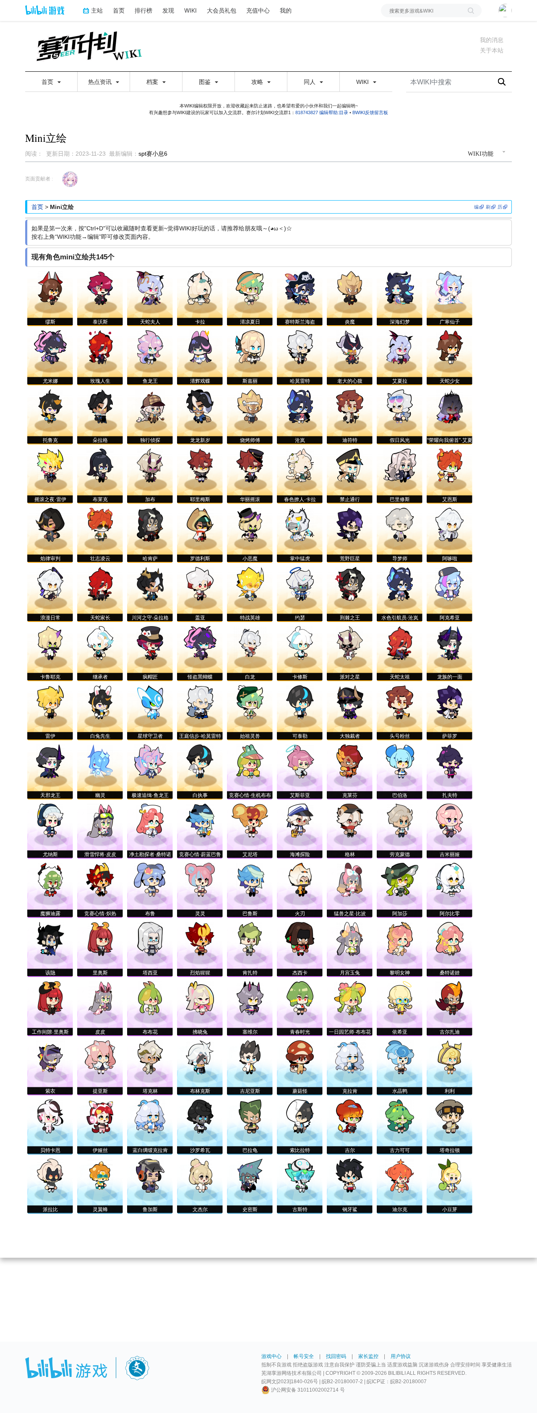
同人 (310, 81)
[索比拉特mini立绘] (300, 1116)
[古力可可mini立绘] (399, 1116)
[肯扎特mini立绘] (250, 939)
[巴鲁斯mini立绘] (250, 879)
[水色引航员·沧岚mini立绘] (400, 584)
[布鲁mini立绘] (150, 879)
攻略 (258, 81)
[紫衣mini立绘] (50, 1057)
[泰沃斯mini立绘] (100, 288)
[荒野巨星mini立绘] (349, 524)
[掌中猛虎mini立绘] (299, 524)
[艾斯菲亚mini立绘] (300, 761)
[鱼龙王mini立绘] (150, 347)
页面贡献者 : (39, 179)
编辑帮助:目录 (333, 112)
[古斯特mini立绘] (300, 1175)
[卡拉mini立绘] (200, 288)
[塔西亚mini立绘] (150, 939)
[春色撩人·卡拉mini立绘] (300, 465)
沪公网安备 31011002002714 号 (307, 1390)
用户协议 (401, 1356)
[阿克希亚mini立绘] (449, 584)
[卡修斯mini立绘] (300, 643)
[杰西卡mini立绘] (300, 939)
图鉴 (205, 81)
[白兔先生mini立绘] (100, 702)
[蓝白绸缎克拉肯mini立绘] (150, 1116)
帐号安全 (304, 1356)
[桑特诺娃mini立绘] (449, 939)
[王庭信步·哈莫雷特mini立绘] (200, 702)
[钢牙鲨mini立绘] (350, 1175)
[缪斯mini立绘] (50, 288)
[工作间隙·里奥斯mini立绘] (50, 998)
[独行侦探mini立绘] (150, 406)
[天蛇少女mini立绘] (449, 347)
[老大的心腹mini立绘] (349, 347)
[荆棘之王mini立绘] (350, 584)
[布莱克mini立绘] (100, 465)
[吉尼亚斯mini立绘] (250, 1057)
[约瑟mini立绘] (300, 584)
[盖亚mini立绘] (200, 584)
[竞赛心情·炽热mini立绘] (100, 879)
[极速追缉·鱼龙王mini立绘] (150, 761)
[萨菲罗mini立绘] (449, 702)
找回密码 (336, 1356)
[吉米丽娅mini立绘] (449, 820)
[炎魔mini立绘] (349, 288)
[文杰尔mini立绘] (200, 1175)
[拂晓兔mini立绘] (200, 998)
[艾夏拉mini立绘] (399, 347)
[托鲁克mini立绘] (50, 406)
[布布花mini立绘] (150, 998)
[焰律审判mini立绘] (50, 524)
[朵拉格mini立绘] (100, 406)
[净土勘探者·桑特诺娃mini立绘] (150, 820)
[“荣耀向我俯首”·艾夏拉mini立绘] (449, 406)
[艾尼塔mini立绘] (250, 820)
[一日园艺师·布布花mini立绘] (350, 998)
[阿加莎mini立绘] (399, 879)
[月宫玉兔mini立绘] (349, 939)
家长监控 (368, 1356)
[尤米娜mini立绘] (50, 347)
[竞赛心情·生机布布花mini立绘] (249, 761)
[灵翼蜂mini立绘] (100, 1175)
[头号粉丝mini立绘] (399, 702)
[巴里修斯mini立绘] (399, 465)
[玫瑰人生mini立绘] (100, 347)
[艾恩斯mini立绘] (449, 465)
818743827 (306, 112)
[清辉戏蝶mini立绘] (200, 347)
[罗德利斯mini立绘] (200, 524)
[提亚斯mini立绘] (100, 1057)
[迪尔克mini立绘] (399, 1175)
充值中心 (258, 10)
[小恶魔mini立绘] (249, 524)
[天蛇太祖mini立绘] (399, 643)
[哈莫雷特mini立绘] (300, 347)
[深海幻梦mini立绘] (399, 288)
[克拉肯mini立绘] (350, 1057)
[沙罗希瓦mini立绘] (200, 1116)
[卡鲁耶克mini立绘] (50, 643)
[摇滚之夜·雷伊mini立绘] (50, 465)
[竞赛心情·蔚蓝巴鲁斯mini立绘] (200, 820)
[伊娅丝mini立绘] (100, 1116)
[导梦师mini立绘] (400, 524)
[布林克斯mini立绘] (200, 1057)
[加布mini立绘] (150, 465)
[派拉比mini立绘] (50, 1175)
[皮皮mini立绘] (100, 998)
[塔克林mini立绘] (150, 1057)
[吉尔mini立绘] (349, 1116)
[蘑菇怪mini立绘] (300, 1057)
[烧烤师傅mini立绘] (250, 406)
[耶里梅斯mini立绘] (200, 465)
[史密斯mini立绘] (250, 1175)
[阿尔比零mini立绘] (449, 879)
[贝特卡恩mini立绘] (50, 1116)
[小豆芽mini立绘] (449, 1175)
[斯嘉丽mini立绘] (250, 347)
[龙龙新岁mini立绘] (200, 406)
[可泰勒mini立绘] (300, 702)
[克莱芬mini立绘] (349, 761)
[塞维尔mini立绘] (250, 998)
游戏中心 (271, 1356)
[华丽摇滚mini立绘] (250, 465)
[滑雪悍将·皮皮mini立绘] (100, 820)
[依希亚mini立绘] (399, 998)
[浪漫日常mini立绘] (50, 584)
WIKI (190, 10)
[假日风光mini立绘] (400, 406)
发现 (168, 10)
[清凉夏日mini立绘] (250, 288)
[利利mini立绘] (449, 1057)
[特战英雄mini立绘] (250, 584)
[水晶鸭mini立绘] (400, 1057)
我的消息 (491, 40)
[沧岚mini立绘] (300, 406)
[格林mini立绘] (349, 820)
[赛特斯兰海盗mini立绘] (300, 288)
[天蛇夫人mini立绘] (150, 288)
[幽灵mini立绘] (100, 761)
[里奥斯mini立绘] (100, 939)
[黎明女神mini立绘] (400, 939)
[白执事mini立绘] (200, 761)
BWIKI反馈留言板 (370, 112)
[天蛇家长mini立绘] (100, 584)
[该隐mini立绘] (50, 939)
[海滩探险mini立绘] (299, 820)
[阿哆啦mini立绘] (449, 524)
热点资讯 (100, 81)
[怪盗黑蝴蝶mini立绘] (200, 643)
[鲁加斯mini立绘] (150, 1175)
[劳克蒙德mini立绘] (400, 820)
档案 (153, 81)
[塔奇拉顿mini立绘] (449, 1116)
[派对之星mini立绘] (349, 643)
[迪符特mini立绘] (349, 406)
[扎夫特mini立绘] (449, 761)
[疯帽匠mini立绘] (150, 643)
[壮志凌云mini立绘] (100, 524)
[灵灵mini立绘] (200, 879)
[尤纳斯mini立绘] (50, 820)
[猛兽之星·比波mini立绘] (349, 879)
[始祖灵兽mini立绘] (250, 702)
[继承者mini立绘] (100, 643)
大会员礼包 (221, 10)
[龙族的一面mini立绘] (449, 643)
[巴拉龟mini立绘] (250, 1116)
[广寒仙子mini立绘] (449, 288)
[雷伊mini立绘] (50, 702)
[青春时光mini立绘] (300, 998)
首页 (119, 10)
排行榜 (143, 10)
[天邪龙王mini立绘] (50, 761)
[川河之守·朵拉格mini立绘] (150, 584)
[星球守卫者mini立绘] (150, 702)
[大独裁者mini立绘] (349, 702)
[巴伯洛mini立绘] (400, 761)
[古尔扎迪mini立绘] (449, 998)
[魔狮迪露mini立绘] (50, 879)
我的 (286, 10)
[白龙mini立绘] (250, 643)
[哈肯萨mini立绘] (150, 524)
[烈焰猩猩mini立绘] (199, 939)
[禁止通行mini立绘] (349, 465)
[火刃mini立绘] (300, 879)
